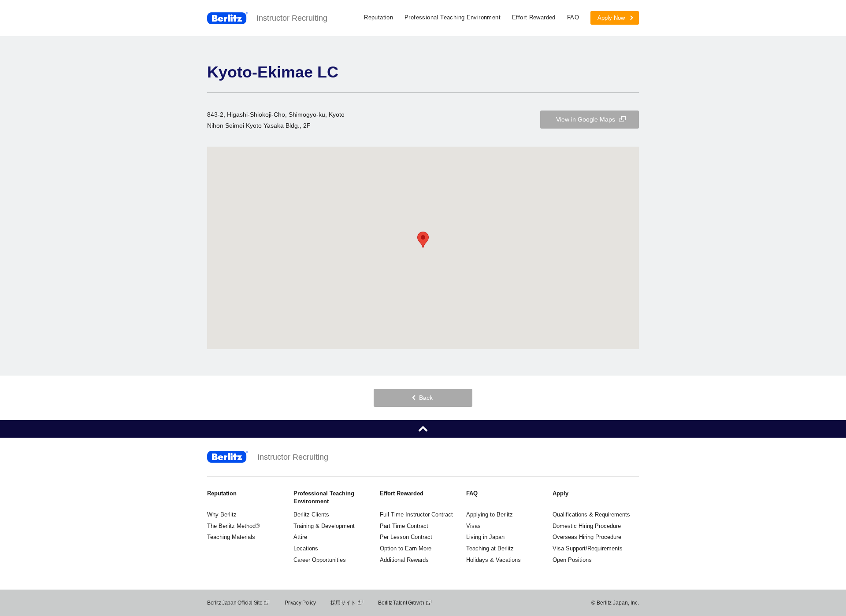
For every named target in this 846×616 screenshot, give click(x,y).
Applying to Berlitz (489, 514)
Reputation (378, 17)
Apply (560, 493)
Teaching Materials (231, 537)
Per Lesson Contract (406, 537)
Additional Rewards (404, 560)
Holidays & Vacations (493, 560)
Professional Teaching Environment (452, 17)
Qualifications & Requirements (591, 514)
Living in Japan (485, 537)
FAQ (573, 17)
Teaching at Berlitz (490, 548)
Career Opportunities (319, 560)
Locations (305, 548)
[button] (423, 240)
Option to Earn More (405, 548)
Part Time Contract (404, 526)
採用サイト (343, 603)
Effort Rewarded (534, 17)
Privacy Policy (300, 603)
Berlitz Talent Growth (401, 603)
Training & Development (324, 526)
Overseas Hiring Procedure (587, 537)
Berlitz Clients (311, 514)
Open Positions (572, 560)
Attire (300, 537)
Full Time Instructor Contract (416, 514)
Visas (473, 526)
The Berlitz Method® (233, 526)
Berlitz (227, 18)
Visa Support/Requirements (588, 548)
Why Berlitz (222, 514)
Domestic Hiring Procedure (587, 526)
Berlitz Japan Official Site (234, 603)
